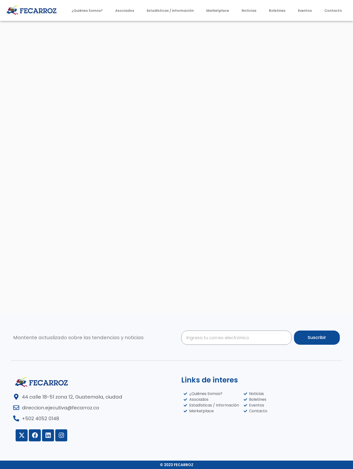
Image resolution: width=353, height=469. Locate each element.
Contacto (333, 10)
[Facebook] (35, 435)
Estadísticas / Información (170, 10)
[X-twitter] (22, 435)
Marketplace (217, 10)
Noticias (249, 10)
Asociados (124, 10)
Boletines (277, 10)
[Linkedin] (48, 435)
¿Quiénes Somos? (87, 10)
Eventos (305, 10)
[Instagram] (61, 435)
